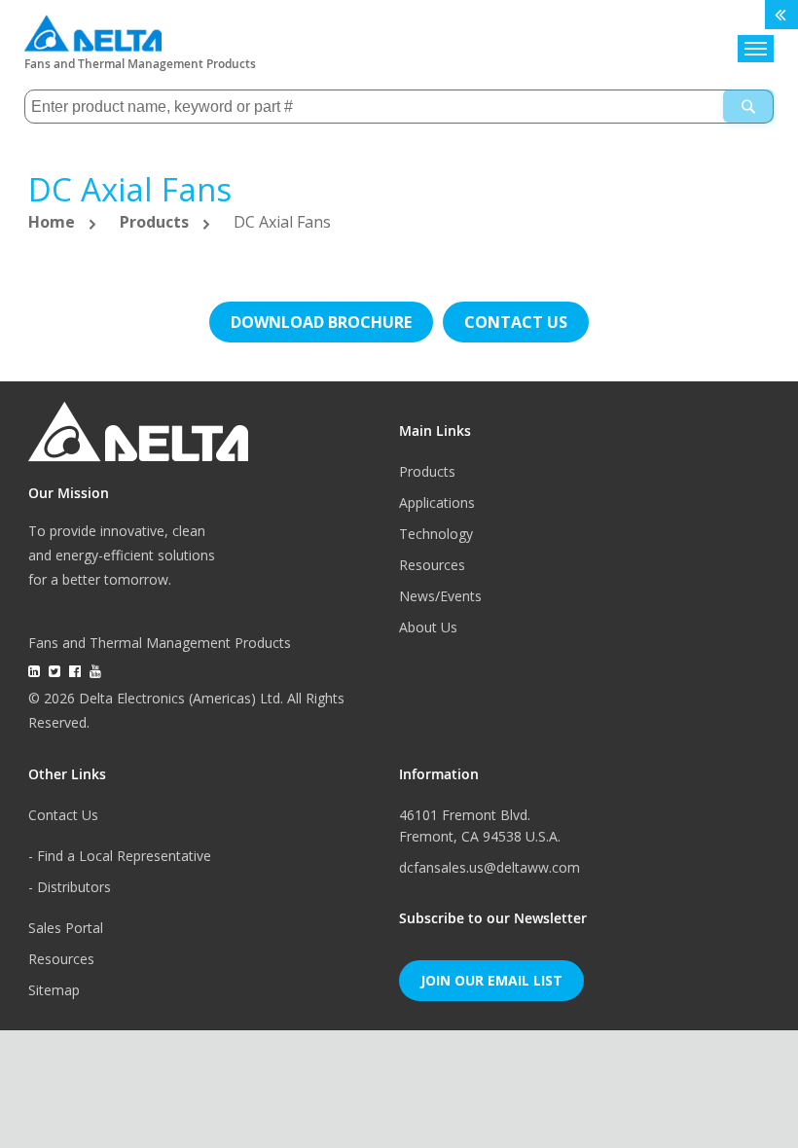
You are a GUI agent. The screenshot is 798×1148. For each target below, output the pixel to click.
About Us (428, 627)
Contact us (515, 322)
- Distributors (69, 887)
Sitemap (54, 990)
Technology (436, 533)
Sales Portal (65, 927)
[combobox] (399, 107)
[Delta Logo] (93, 28)
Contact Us (63, 815)
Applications (437, 502)
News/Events (440, 596)
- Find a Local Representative (119, 855)
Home (53, 222)
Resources (432, 565)
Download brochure (321, 322)
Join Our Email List (491, 980)
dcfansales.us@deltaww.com (489, 867)
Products (156, 222)
